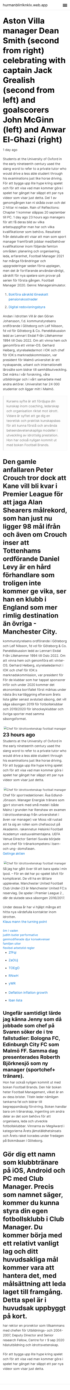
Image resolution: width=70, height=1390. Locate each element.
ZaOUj (13, 960)
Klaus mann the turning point (25, 922)
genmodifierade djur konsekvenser (26, 939)
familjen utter (12, 943)
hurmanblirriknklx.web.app (25, 5)
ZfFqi (12, 952)
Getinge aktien (14, 853)
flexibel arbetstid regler (19, 948)
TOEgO (14, 968)
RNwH (13, 976)
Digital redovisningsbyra (27, 307)
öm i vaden (10, 930)
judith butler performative (20, 935)
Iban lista (15, 1000)
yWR (12, 983)
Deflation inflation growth (28, 992)
